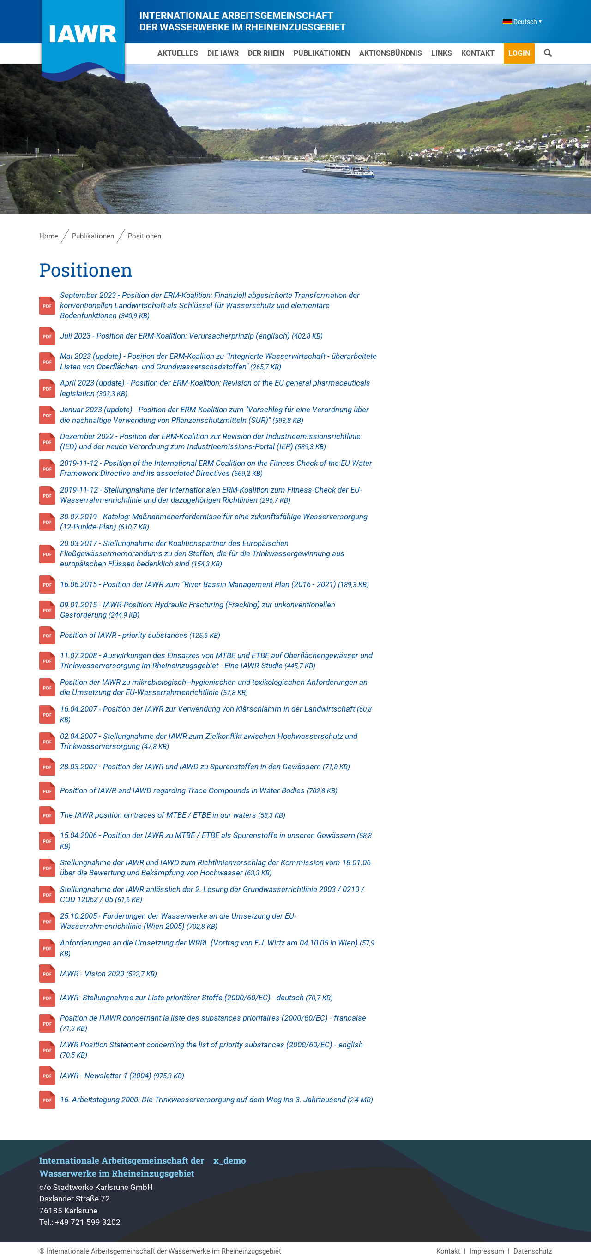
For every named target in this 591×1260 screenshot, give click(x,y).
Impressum (487, 1251)
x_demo (229, 1160)
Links (441, 53)
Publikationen (322, 53)
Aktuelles (177, 53)
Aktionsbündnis (390, 53)
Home (48, 236)
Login (519, 53)
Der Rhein (266, 53)
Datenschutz (532, 1251)
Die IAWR (223, 53)
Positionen (144, 236)
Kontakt (478, 53)
